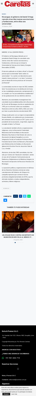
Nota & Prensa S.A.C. (10, 333)
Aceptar (6, 394)
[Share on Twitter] (24, 196)
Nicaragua (6, 188)
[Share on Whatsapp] (29, 196)
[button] (3, 228)
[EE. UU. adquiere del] (18, 221)
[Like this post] (16, 196)
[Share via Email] (5, 200)
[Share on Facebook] (20, 196)
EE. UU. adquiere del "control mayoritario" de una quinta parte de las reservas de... (18, 237)
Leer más (14, 394)
